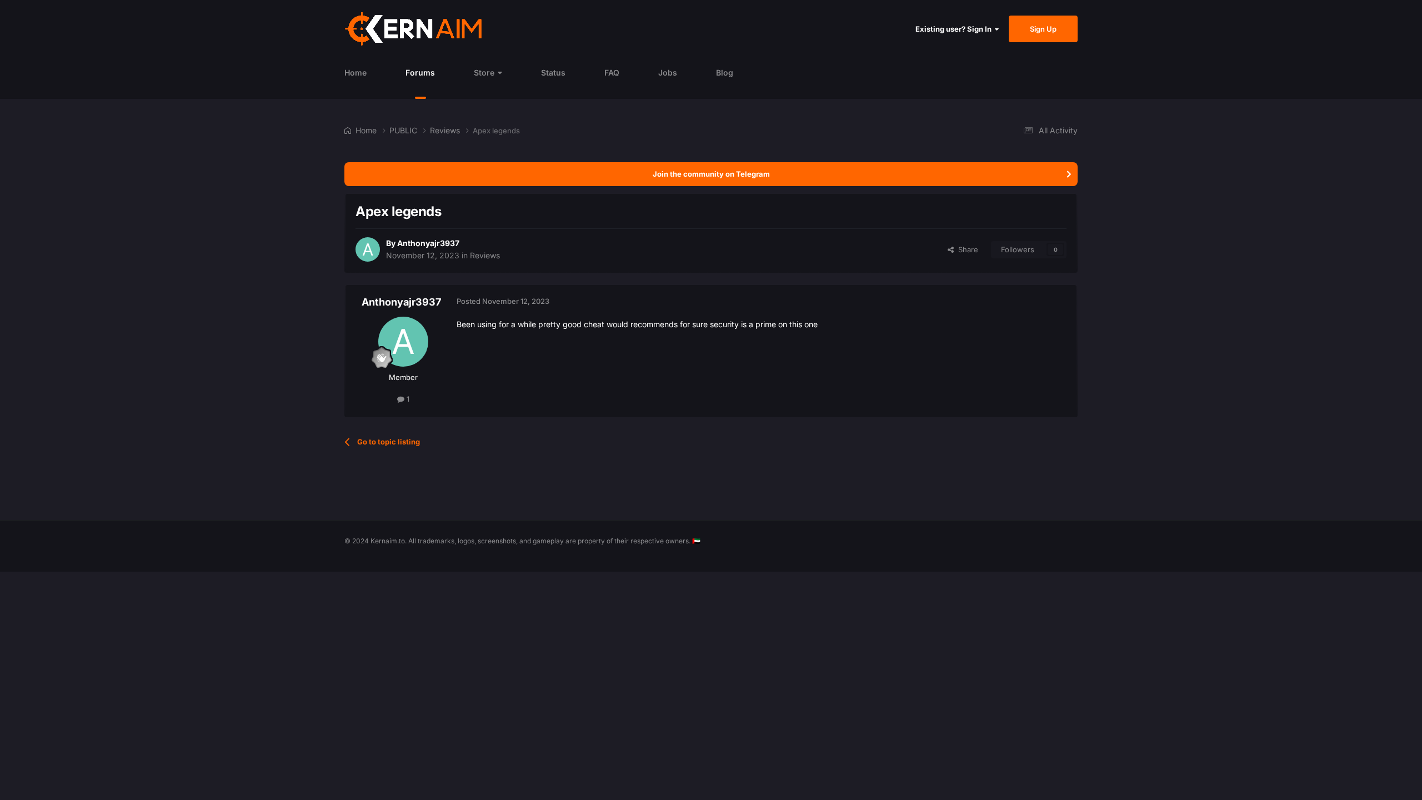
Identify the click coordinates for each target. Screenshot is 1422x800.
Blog (724, 72)
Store (484, 72)
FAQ (611, 72)
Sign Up (1043, 28)
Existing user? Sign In (955, 28)
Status (553, 72)
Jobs (667, 72)
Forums (420, 72)
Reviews (485, 255)
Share (966, 249)
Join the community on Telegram (711, 173)
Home (355, 72)
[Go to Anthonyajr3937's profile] (368, 249)
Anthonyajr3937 (428, 243)
